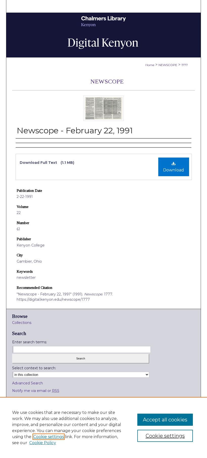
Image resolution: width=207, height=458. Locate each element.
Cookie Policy (42, 442)
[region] (103, 427)
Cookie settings (48, 436)
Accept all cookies (165, 420)
